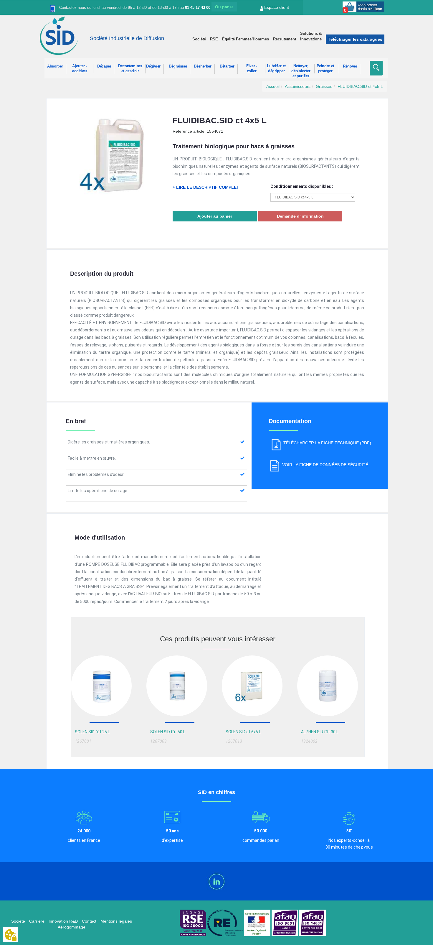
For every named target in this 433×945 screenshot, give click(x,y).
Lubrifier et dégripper (276, 68)
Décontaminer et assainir (130, 68)
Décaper (104, 66)
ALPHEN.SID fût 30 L (319, 731)
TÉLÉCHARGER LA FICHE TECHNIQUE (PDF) (327, 443)
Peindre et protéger (325, 68)
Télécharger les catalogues (355, 39)
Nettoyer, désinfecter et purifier (300, 68)
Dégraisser (178, 66)
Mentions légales (116, 921)
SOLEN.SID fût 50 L (167, 731)
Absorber (55, 66)
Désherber (202, 66)
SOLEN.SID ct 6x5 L (243, 731)
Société (199, 39)
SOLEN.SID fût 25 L (92, 731)
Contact (89, 921)
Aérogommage (71, 927)
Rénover (350, 66)
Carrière (36, 921)
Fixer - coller (251, 68)
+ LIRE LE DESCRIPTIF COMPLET (206, 187)
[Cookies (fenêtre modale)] (10, 935)
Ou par (222, 6)
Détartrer (227, 66)
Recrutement (284, 39)
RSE (214, 39)
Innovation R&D (63, 921)
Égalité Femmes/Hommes (245, 39)
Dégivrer (153, 66)
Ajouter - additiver (79, 68)
